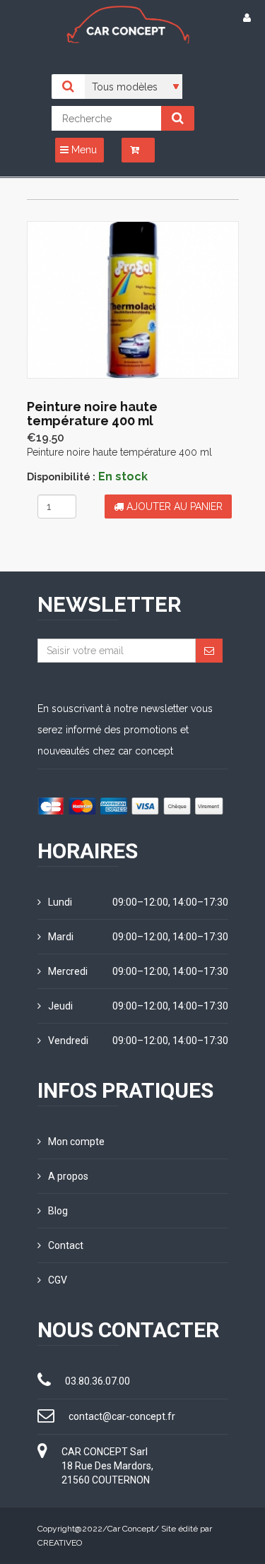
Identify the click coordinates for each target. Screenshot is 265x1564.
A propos (68, 1176)
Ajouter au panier (173, 506)
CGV (57, 1280)
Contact (65, 1245)
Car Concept (130, 1529)
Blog (58, 1210)
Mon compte (76, 1141)
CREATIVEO (59, 1543)
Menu (83, 149)
